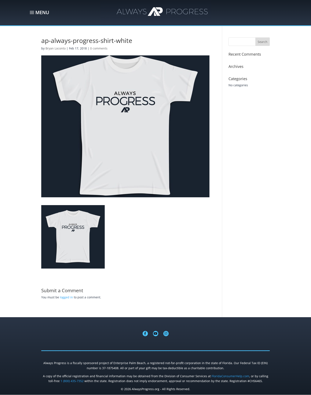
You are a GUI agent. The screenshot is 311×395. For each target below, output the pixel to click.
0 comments (98, 48)
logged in (66, 297)
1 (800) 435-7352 (72, 381)
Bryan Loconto (55, 48)
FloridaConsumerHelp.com (230, 376)
